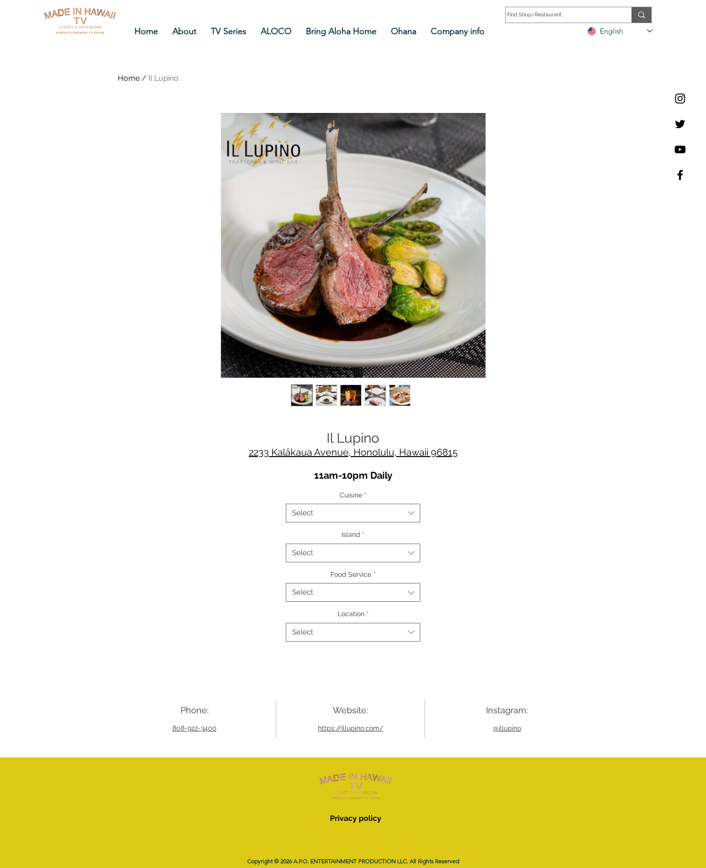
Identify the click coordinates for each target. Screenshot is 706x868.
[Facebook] (680, 175)
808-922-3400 (194, 728)
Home (129, 78)
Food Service (353, 574)
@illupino (507, 728)
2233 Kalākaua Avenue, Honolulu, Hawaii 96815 (353, 452)
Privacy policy (355, 818)
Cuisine (353, 495)
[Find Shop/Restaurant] (641, 15)
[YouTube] (680, 149)
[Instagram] (680, 98)
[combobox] (353, 513)
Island (353, 534)
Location (353, 614)
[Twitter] (680, 124)
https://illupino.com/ (350, 728)
